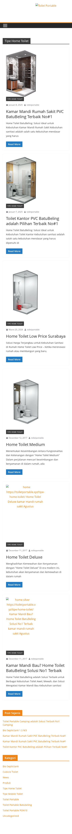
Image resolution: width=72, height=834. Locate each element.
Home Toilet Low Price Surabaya (35, 336)
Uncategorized (11, 815)
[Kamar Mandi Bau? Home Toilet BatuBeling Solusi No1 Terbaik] (36, 624)
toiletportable (33, 104)
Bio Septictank (11, 766)
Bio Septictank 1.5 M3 (15, 730)
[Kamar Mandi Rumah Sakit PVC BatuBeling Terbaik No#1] (36, 73)
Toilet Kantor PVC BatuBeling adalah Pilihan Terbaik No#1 (32, 221)
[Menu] (5, 25)
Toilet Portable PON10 (15, 810)
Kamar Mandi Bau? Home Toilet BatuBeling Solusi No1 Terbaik (35, 667)
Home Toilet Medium (25, 444)
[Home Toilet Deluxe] (36, 513)
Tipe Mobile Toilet (13, 793)
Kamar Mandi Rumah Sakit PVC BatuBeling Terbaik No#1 (35, 114)
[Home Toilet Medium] (36, 401)
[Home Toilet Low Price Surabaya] (36, 292)
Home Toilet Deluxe (24, 557)
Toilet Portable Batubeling (17, 804)
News (6, 777)
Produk (7, 782)
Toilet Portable (11, 799)
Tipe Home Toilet (15, 99)
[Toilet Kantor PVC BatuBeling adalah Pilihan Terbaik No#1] (36, 180)
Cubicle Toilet (10, 771)
